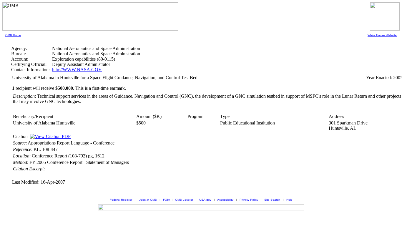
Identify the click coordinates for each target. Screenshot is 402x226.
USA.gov (205, 199)
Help (289, 199)
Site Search (272, 199)
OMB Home (13, 35)
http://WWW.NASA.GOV (77, 69)
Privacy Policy (249, 199)
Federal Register (121, 199)
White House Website (382, 35)
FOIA (166, 199)
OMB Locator (184, 199)
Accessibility (225, 199)
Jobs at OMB (148, 199)
